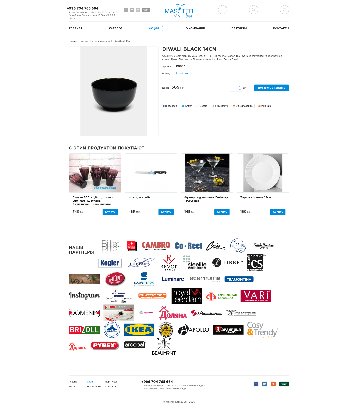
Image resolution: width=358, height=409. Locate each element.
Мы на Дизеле (146, 10)
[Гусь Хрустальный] (241, 313)
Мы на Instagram (132, 10)
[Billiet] (110, 246)
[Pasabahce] (206, 313)
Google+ (204, 105)
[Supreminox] (143, 279)
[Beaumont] (164, 346)
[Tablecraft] (115, 279)
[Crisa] (215, 246)
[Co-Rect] (188, 246)
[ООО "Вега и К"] (84, 279)
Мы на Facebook (126, 10)
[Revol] (168, 262)
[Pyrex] (105, 346)
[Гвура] (118, 313)
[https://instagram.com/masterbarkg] (84, 296)
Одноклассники (244, 105)
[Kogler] (110, 262)
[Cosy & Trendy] (262, 330)
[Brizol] (84, 330)
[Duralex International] (238, 246)
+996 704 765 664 (82, 8)
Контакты (281, 28)
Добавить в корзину (271, 88)
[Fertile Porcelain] (263, 246)
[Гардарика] (228, 330)
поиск (253, 9)
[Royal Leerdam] (187, 296)
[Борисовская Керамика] (221, 296)
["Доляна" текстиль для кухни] (172, 313)
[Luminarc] (173, 279)
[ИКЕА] (139, 330)
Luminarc (182, 73)
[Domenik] (84, 313)
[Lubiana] (141, 262)
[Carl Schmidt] (256, 262)
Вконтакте (222, 105)
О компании (195, 28)
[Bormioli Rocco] (132, 246)
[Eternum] (204, 279)
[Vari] (256, 296)
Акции (154, 28)
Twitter (188, 105)
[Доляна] (77, 346)
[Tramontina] (239, 279)
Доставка (222, 9)
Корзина (284, 9)
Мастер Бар (179, 11)
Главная (75, 28)
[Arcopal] (136, 346)
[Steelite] (195, 262)
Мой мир (266, 105)
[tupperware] (146, 313)
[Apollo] (193, 330)
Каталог (115, 28)
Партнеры (239, 28)
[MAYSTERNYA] (166, 330)
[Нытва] (111, 330)
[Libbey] (227, 262)
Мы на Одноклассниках (138, 10)
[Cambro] (156, 246)
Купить (110, 212)
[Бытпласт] (152, 296)
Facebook (171, 105)
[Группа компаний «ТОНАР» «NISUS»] (118, 296)
